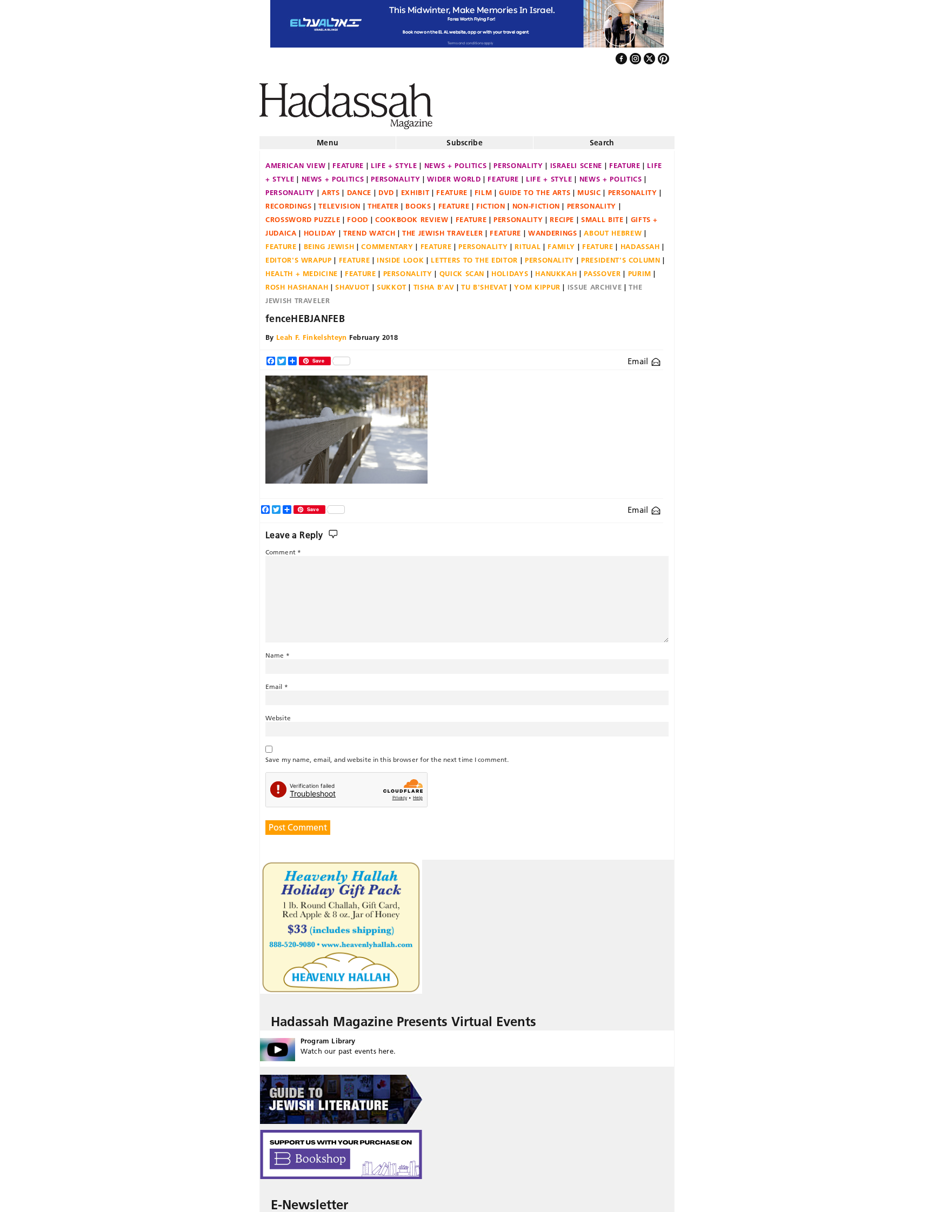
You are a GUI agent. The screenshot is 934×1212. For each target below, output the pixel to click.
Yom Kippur (537, 283)
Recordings (288, 202)
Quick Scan (462, 270)
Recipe (562, 216)
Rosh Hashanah (296, 283)
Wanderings (552, 229)
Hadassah (640, 243)
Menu (327, 139)
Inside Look (400, 256)
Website (278, 715)
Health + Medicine (301, 270)
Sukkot (391, 283)
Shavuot (352, 283)
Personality (518, 162)
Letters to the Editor (474, 256)
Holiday (320, 229)
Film (483, 189)
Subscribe (464, 139)
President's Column (621, 256)
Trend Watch (369, 229)
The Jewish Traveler (442, 229)
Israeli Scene (576, 162)
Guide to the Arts (534, 189)
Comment (283, 549)
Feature (348, 162)
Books (418, 202)
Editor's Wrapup (298, 256)
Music (589, 189)
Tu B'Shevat (484, 283)
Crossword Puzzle (302, 216)
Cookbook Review (412, 216)
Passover (602, 270)
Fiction (490, 202)
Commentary (387, 243)
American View (295, 162)
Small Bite (602, 216)
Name (277, 652)
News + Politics (455, 162)
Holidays (509, 270)
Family (561, 243)
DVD (386, 189)
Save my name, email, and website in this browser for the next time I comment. (387, 756)
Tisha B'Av (434, 283)
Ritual (528, 243)
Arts (331, 189)
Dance (359, 189)
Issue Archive (595, 283)
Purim (639, 270)
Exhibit (415, 189)
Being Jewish (329, 243)
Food (357, 216)
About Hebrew (613, 229)
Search (602, 139)
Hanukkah (556, 270)
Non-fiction (536, 202)
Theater (383, 202)
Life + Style (394, 162)
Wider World (454, 175)
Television (339, 202)
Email (639, 358)
